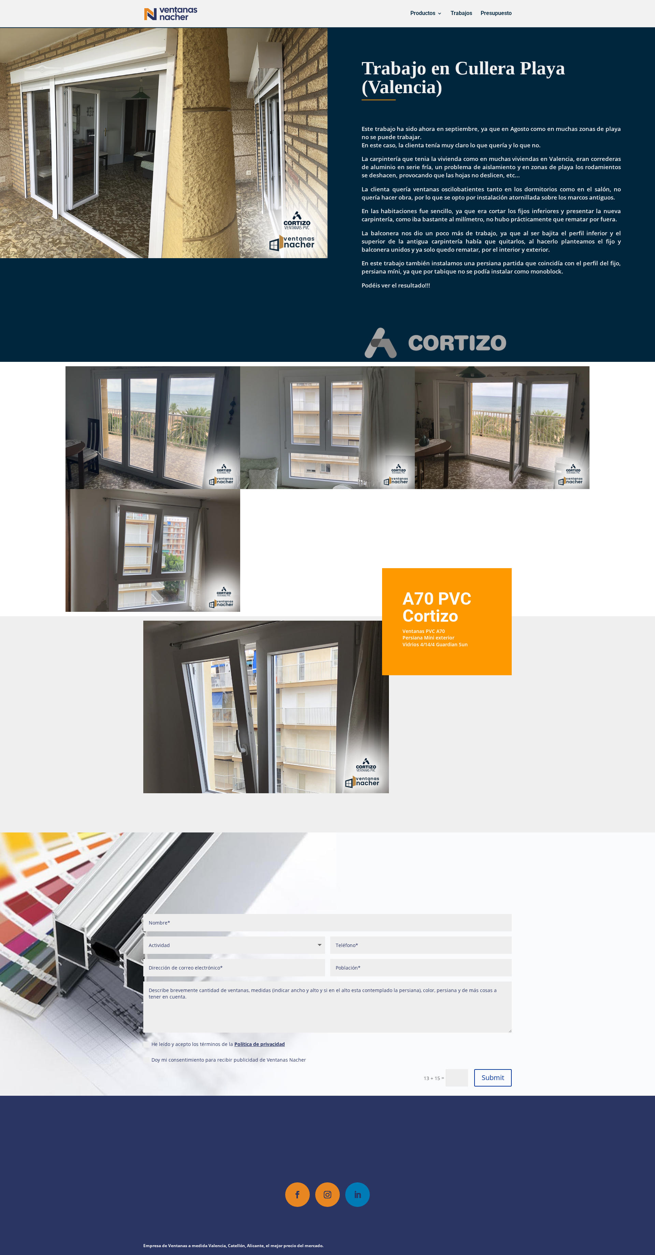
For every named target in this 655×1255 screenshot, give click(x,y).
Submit (493, 1077)
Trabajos (461, 13)
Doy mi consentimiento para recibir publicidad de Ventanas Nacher (228, 1060)
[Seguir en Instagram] (327, 1194)
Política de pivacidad (288, 1222)
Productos (422, 13)
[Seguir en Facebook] (297, 1194)
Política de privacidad (259, 1044)
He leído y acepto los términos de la (218, 1044)
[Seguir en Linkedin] (357, 1194)
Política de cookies (339, 1222)
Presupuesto (496, 13)
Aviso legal (378, 1222)
